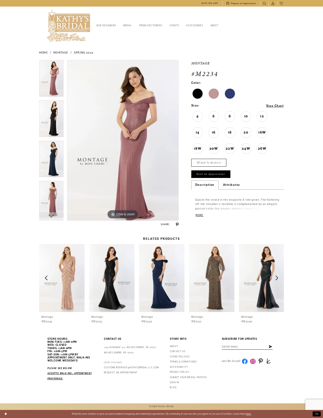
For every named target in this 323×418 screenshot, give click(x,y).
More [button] (199, 215)
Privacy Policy (180, 372)
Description (204, 185)
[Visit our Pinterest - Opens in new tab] (261, 361)
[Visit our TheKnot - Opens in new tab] (268, 361)
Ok (317, 413)
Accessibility (179, 367)
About (174, 346)
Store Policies (180, 356)
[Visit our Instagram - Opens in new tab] (253, 361)
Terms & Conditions (183, 361)
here (248, 413)
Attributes (231, 185)
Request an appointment (121, 372)
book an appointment (211, 174)
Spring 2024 (83, 52)
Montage (60, 52)
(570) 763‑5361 (113, 362)
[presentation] (62, 278)
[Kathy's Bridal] (68, 26)
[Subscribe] (270, 347)
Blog (173, 387)
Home (43, 52)
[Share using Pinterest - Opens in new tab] (177, 224)
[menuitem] (209, 3)
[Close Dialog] (5, 414)
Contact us (177, 351)
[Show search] (264, 3)
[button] (273, 3)
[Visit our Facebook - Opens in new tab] (245, 361)
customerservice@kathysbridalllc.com (131, 367)
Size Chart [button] (275, 106)
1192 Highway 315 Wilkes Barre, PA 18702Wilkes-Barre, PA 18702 (130, 350)
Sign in (174, 382)
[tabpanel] (51, 80)
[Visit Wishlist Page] (281, 3)
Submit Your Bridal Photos (188, 377)
